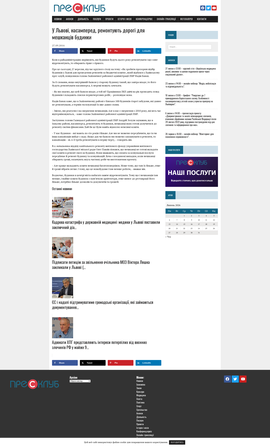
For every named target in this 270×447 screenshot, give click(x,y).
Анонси (69, 19)
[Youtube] (214, 7)
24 (199, 228)
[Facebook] (202, 7)
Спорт (139, 406)
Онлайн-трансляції (166, 19)
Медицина (141, 395)
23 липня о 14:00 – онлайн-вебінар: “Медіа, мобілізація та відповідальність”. (190, 85)
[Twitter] (208, 7)
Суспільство (141, 409)
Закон (139, 388)
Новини (58, 19)
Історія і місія (124, 19)
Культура (140, 391)
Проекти (109, 19)
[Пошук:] (190, 46)
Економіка (140, 384)
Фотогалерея (186, 19)
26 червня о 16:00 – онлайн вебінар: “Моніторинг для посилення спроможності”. (189, 135)
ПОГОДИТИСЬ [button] (177, 442)
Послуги (97, 19)
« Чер (168, 236)
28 (177, 233)
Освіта (139, 399)
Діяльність (83, 19)
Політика (140, 402)
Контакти (201, 19)
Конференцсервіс (144, 19)
